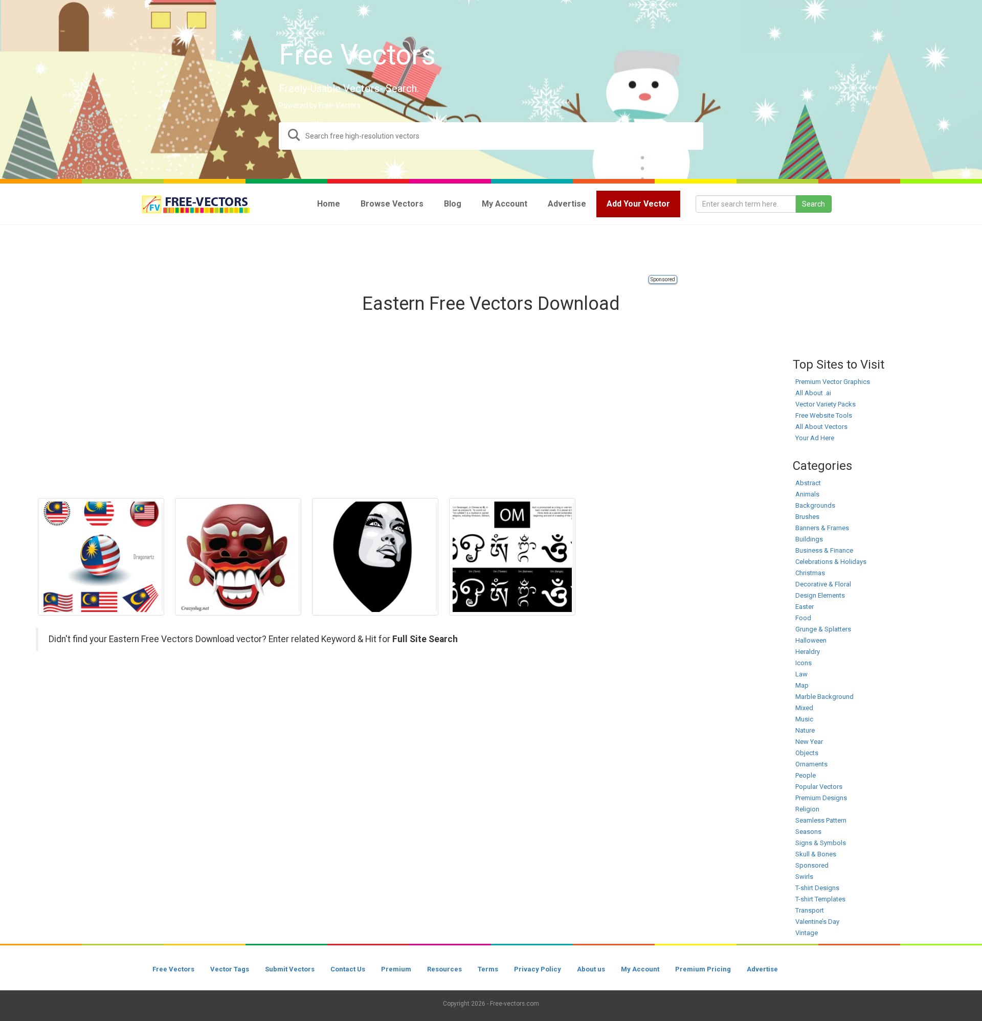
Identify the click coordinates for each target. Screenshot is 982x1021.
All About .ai (813, 393)
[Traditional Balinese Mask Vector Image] (238, 557)
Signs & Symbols (820, 843)
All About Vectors (821, 426)
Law (801, 674)
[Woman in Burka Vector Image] (375, 557)
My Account (640, 969)
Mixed (804, 708)
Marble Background (824, 696)
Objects (806, 753)
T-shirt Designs (817, 888)
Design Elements (820, 595)
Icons (803, 663)
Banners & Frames (822, 528)
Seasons (808, 831)
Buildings (809, 539)
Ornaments (811, 764)
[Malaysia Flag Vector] (101, 557)
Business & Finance (824, 550)
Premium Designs (821, 798)
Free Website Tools (823, 415)
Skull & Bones (815, 854)
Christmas (810, 573)
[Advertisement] (491, 251)
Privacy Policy (537, 969)
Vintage (806, 933)
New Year (809, 741)
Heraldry (807, 651)
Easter (804, 606)
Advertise (762, 969)
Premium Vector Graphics (832, 381)
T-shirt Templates (820, 899)
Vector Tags (229, 969)
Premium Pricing (703, 969)
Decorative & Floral (823, 584)
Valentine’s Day (817, 921)
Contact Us (347, 969)
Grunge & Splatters (823, 629)
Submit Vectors (290, 969)
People (805, 775)
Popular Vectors (818, 786)
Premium (396, 969)
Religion (807, 809)
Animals (807, 494)
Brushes (807, 516)
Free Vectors (173, 969)
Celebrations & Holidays (830, 561)
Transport (809, 910)
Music (804, 719)
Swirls (804, 876)
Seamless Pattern (820, 820)
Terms (488, 969)
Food (803, 618)
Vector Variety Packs (825, 404)
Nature (805, 730)
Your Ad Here (814, 438)
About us (591, 969)
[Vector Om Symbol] (512, 557)
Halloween (811, 640)
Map (802, 685)
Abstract (808, 483)
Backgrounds (815, 505)
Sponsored (663, 279)
